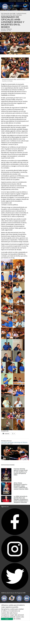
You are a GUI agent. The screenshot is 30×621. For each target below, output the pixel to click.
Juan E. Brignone (7, 29)
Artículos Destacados (6, 15)
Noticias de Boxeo (17, 15)
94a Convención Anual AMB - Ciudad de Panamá (13, 13)
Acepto (6, 619)
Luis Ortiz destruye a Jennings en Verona (14, 442)
